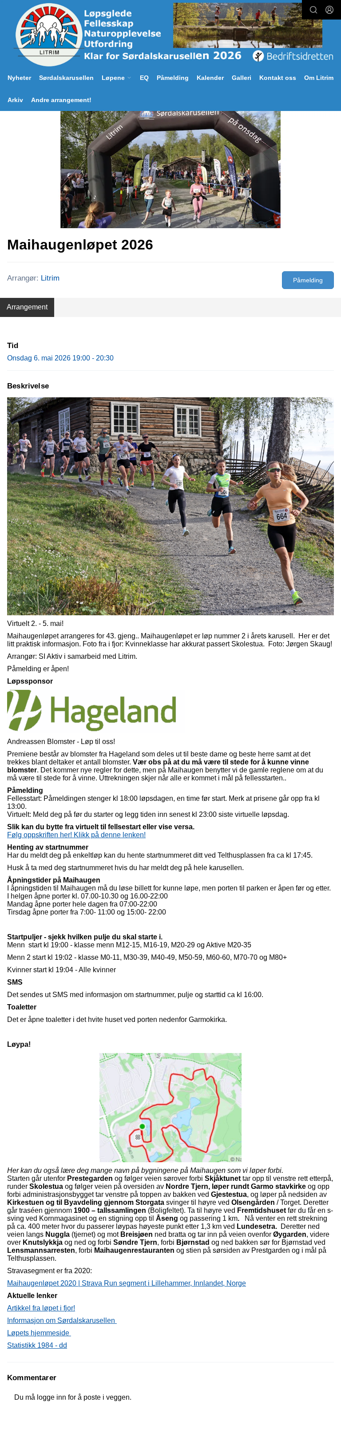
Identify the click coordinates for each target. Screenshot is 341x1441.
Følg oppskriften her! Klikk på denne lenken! (76, 835)
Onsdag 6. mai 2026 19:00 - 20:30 (60, 358)
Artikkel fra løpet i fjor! (41, 1308)
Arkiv (15, 99)
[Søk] (313, 10)
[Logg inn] (329, 10)
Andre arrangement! (61, 99)
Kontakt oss (277, 77)
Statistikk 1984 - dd (37, 1345)
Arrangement (27, 307)
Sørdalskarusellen (66, 77)
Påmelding (173, 77)
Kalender (210, 77)
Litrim (50, 278)
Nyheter (19, 77)
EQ (144, 77)
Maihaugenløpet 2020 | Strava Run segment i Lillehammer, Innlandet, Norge (126, 1283)
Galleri (241, 77)
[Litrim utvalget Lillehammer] (170, 34)
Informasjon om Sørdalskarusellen (62, 1320)
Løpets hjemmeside (39, 1333)
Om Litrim (318, 77)
